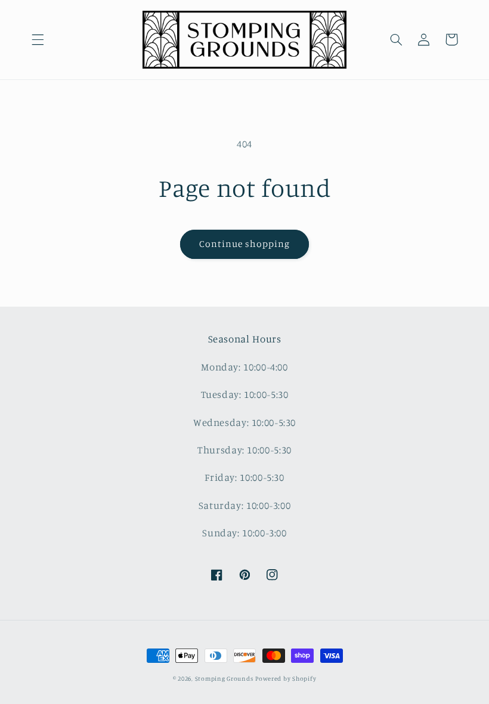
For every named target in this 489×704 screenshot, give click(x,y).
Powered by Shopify (285, 678)
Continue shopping (244, 243)
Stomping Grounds (224, 678)
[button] (37, 39)
